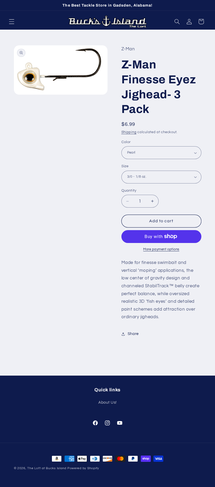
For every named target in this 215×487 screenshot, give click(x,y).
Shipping (129, 132)
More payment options (161, 249)
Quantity (129, 190)
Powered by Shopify (83, 468)
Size (125, 166)
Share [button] (133, 334)
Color (126, 142)
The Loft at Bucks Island (46, 468)
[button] (12, 21)
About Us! (107, 402)
